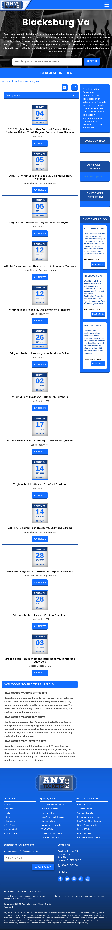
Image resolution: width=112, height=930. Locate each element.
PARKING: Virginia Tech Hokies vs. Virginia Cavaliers (40, 571)
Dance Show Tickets (87, 824)
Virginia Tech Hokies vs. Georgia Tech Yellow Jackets (39, 440)
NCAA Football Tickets (52, 816)
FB (60, 879)
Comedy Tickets (85, 812)
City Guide (11, 824)
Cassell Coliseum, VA (40, 665)
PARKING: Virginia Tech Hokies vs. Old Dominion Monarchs (39, 265)
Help (8, 812)
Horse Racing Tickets (51, 833)
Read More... (98, 264)
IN (74, 879)
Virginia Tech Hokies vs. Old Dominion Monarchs (40, 309)
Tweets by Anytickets (93, 176)
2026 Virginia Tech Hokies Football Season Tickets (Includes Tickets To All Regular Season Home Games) (40, 130)
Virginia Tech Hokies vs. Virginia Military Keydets (40, 222)
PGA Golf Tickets (49, 808)
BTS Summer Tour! (94, 228)
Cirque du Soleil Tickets (88, 837)
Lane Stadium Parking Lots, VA (40, 182)
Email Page (11, 833)
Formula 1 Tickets (50, 837)
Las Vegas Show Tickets (89, 820)
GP (80, 879)
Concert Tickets (84, 804)
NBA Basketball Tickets (52, 804)
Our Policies (35, 890)
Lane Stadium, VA (40, 136)
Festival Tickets (84, 829)
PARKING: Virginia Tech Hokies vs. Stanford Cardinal (40, 527)
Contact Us (11, 820)
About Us (10, 808)
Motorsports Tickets (51, 824)
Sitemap (22, 890)
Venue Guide (12, 829)
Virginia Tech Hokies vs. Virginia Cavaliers (39, 614)
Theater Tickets (84, 808)
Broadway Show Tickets (88, 816)
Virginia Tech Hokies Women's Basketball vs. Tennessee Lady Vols (39, 660)
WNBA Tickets (48, 829)
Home (9, 804)
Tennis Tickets (48, 812)
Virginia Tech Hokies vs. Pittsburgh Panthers (40, 396)
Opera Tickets (84, 833)
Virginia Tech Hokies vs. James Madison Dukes (39, 353)
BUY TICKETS (39, 143)
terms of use (39, 896)
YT (87, 879)
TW (67, 879)
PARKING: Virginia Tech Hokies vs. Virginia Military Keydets (40, 177)
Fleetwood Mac (93, 275)
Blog (8, 816)
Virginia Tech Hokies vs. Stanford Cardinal (39, 483)
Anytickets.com (29, 903)
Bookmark (9, 890)
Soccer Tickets (48, 820)
